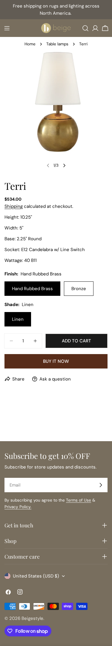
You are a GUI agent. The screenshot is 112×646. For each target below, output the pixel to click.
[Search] (85, 28)
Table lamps (57, 44)
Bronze (78, 289)
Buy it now (56, 361)
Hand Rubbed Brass (32, 289)
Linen (18, 319)
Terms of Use (78, 500)
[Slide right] (64, 165)
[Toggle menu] (7, 28)
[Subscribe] (100, 485)
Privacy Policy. (17, 506)
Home (30, 44)
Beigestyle (32, 618)
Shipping (13, 206)
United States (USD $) (36, 576)
